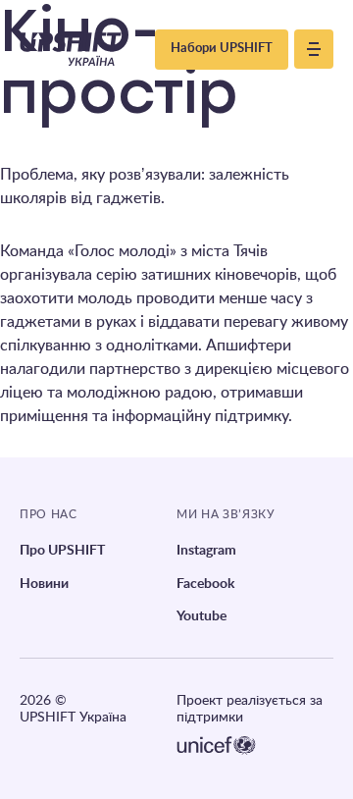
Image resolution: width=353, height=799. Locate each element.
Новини (44, 584)
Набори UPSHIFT (222, 48)
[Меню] (313, 49)
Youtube (201, 616)
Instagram (206, 551)
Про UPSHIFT (62, 551)
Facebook (205, 584)
